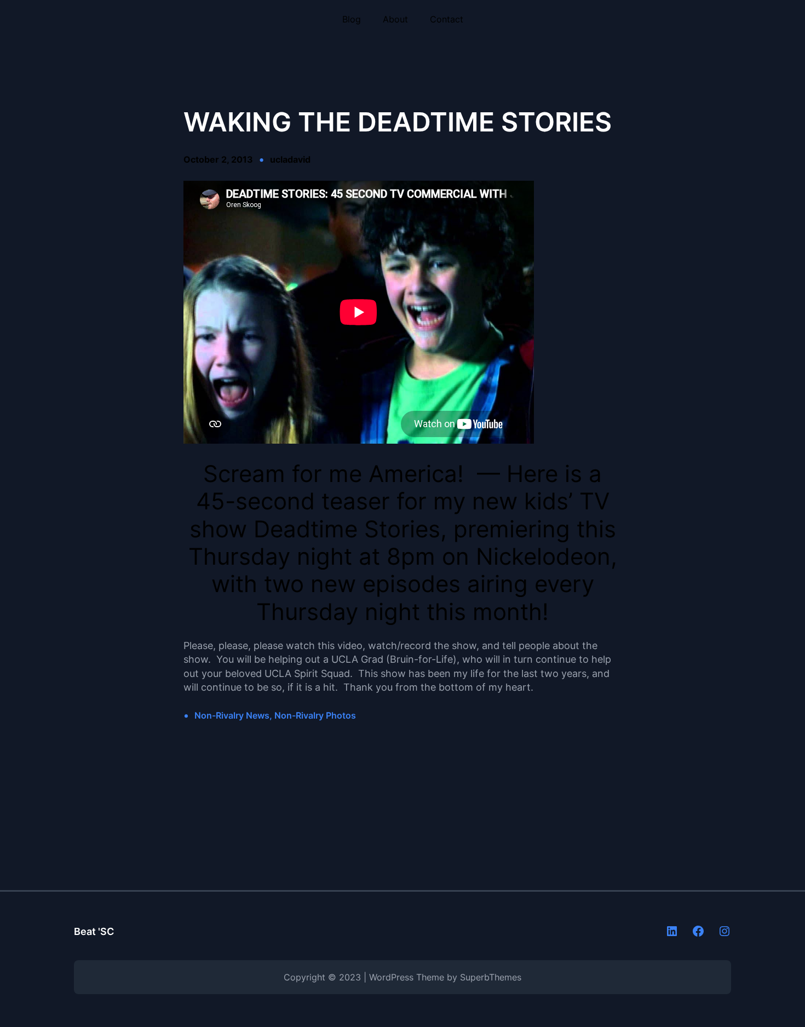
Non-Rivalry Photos (315, 715)
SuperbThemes (490, 977)
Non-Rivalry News (231, 715)
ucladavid (290, 159)
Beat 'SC (94, 931)
